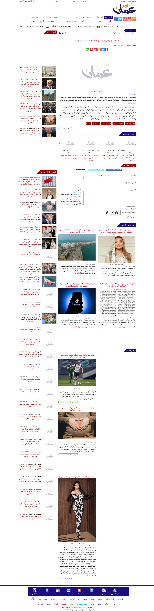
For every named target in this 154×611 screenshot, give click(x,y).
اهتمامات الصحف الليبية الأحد (30, 391)
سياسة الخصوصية (35, 594)
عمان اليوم (28, 1)
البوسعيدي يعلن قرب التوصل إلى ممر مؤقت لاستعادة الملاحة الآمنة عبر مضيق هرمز (30, 194)
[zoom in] (60, 33)
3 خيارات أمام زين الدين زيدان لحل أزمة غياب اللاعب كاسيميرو (130, 158)
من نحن (104, 594)
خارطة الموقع (115, 594)
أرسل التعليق (130, 217)
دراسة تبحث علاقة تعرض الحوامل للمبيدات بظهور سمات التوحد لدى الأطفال (30, 121)
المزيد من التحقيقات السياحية (69, 402)
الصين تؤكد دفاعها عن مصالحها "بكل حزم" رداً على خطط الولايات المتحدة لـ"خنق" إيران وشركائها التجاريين (30, 182)
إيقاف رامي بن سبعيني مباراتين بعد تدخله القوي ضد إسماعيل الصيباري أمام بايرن (30, 319)
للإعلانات (68, 594)
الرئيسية (131, 33)
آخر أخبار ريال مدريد (120, 33)
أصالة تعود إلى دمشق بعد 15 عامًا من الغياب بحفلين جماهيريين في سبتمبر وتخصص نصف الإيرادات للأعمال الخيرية (117, 232)
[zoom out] (66, 33)
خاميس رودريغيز (98, 97)
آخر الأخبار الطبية (65, 578)
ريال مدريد (96, 123)
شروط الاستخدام (76, 192)
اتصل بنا (58, 594)
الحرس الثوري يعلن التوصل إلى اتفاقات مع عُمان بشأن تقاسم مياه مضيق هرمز (30, 108)
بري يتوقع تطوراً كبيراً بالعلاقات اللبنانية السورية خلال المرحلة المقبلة (30, 84)
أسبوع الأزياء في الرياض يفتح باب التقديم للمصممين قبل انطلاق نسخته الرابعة (30, 244)
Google (21, 1)
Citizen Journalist (92, 594)
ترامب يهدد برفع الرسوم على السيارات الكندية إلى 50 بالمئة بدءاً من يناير (30, 219)
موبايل (47, 594)
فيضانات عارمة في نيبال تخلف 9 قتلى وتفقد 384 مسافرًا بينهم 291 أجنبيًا (81, 26)
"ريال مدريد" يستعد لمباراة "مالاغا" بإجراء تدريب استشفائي (90, 158)
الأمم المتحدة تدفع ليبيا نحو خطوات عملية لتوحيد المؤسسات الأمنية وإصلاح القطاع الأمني (30, 96)
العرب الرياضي (130, 123)
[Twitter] (96, 170)
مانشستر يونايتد (106, 123)
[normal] (63, 33)
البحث (57, 1)
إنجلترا (88, 123)
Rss (79, 594)
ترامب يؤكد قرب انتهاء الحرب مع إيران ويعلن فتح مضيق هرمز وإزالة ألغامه (30, 133)
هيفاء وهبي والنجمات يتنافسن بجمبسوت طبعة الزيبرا (77, 477)
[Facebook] (114, 170)
